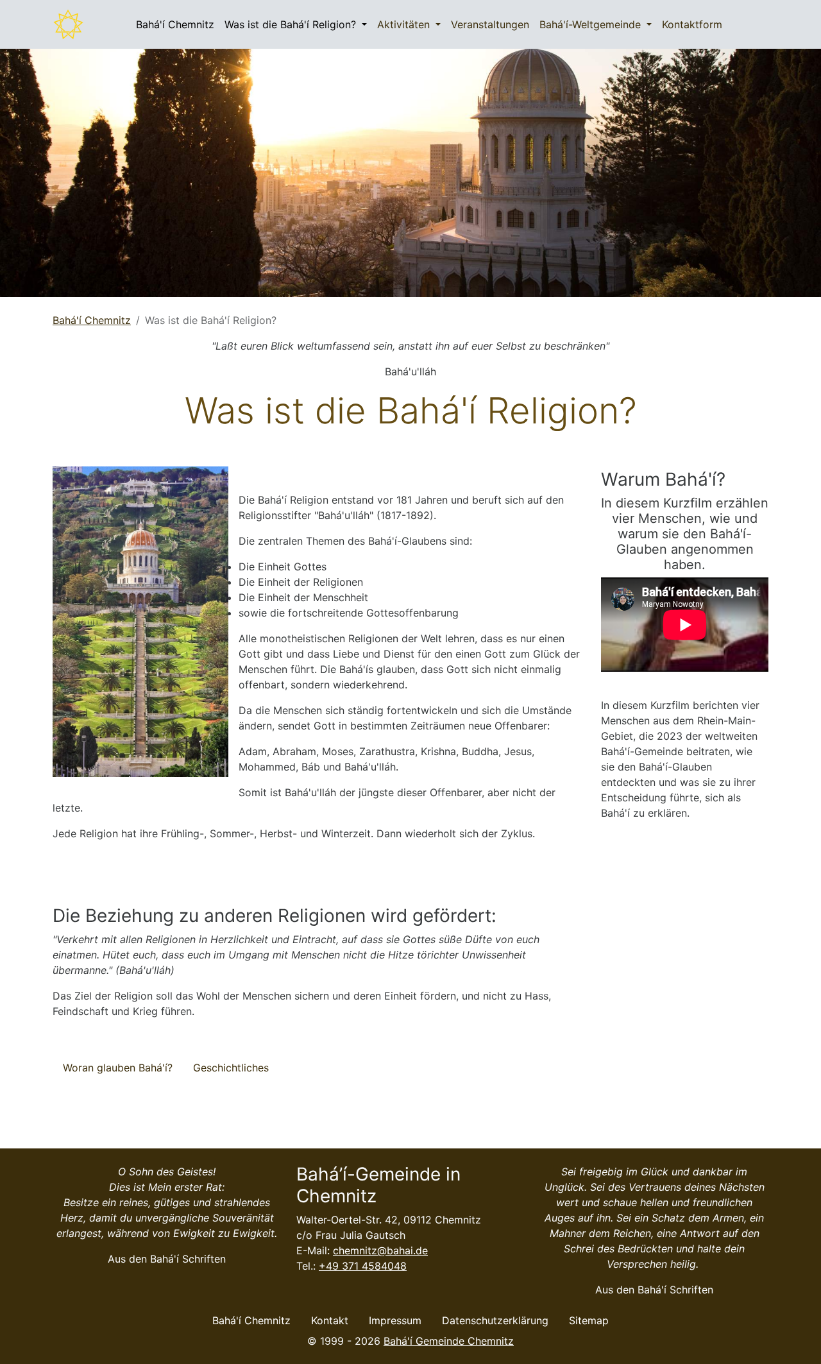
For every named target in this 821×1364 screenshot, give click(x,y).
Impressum (395, 1320)
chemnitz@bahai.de (380, 1250)
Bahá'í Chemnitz (175, 24)
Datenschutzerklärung (495, 1320)
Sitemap (589, 1320)
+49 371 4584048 (363, 1265)
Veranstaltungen (490, 24)
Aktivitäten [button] (405, 24)
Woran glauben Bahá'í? (118, 1067)
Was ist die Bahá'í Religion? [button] (291, 24)
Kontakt (329, 1320)
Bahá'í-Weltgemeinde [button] (591, 24)
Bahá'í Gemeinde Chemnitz (449, 1340)
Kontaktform (692, 24)
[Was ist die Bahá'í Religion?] (69, 24)
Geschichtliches (231, 1067)
